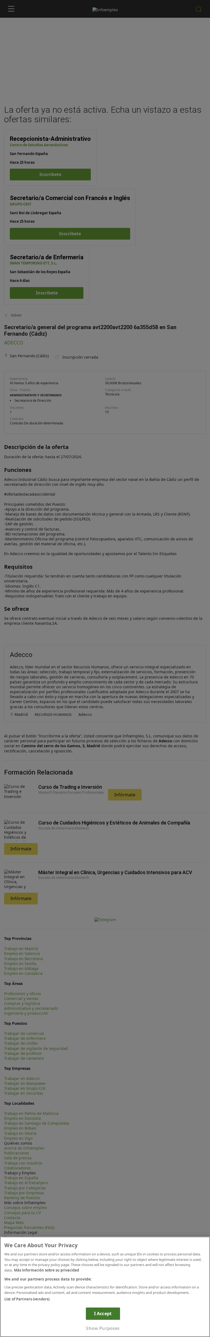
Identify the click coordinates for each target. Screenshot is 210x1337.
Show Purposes (102, 1328)
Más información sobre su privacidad (46, 1270)
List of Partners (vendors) (26, 1299)
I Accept (103, 1314)
